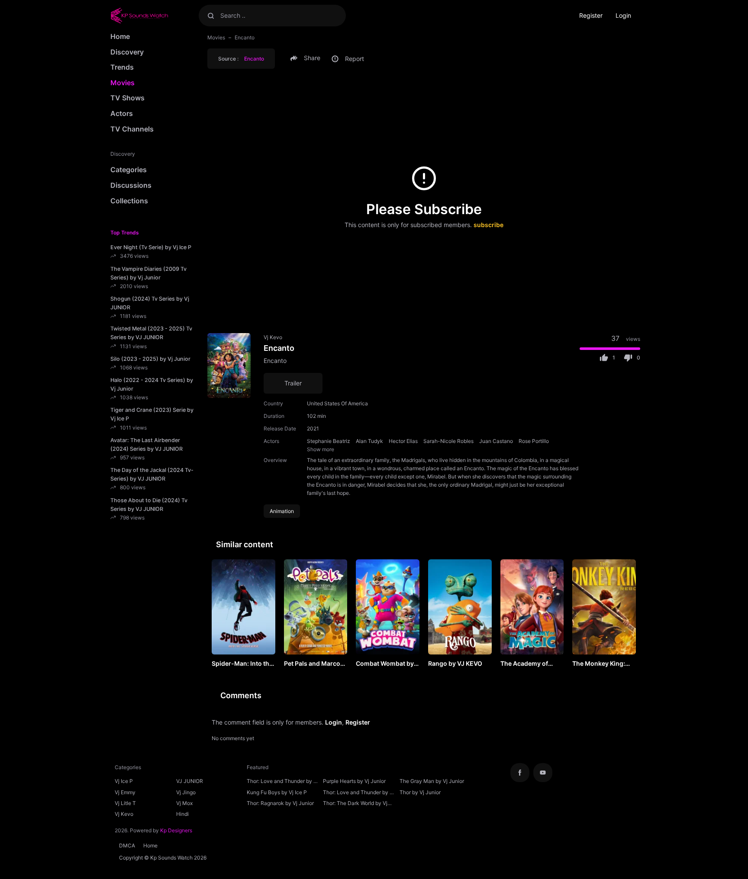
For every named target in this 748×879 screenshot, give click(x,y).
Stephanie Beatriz (328, 441)
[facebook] (519, 772)
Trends (122, 67)
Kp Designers (176, 830)
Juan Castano (496, 441)
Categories (128, 169)
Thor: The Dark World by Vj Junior (355, 804)
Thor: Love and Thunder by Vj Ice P (282, 782)
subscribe (488, 224)
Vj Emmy (125, 792)
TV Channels (132, 129)
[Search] (210, 15)
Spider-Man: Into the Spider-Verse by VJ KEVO (242, 664)
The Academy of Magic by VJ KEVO (527, 664)
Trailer (293, 383)
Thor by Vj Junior (420, 792)
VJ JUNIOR (189, 781)
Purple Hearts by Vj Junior (354, 781)
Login (623, 15)
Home (120, 36)
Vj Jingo (186, 792)
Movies (122, 82)
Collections (129, 200)
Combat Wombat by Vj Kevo (385, 664)
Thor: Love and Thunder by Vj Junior (358, 793)
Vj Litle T (125, 803)
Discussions (131, 185)
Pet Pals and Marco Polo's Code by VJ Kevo (312, 664)
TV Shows (127, 97)
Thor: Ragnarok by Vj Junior (280, 803)
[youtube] (542, 772)
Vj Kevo (273, 337)
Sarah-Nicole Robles (448, 441)
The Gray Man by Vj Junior (432, 781)
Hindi (182, 814)
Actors (121, 113)
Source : (241, 58)
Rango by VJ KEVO (455, 663)
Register (591, 15)
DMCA (127, 845)
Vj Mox (184, 803)
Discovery (127, 52)
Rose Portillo (534, 441)
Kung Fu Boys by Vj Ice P (277, 792)
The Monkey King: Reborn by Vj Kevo (598, 664)
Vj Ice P (124, 781)
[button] (306, 58)
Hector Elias (403, 441)
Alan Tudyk (369, 441)
